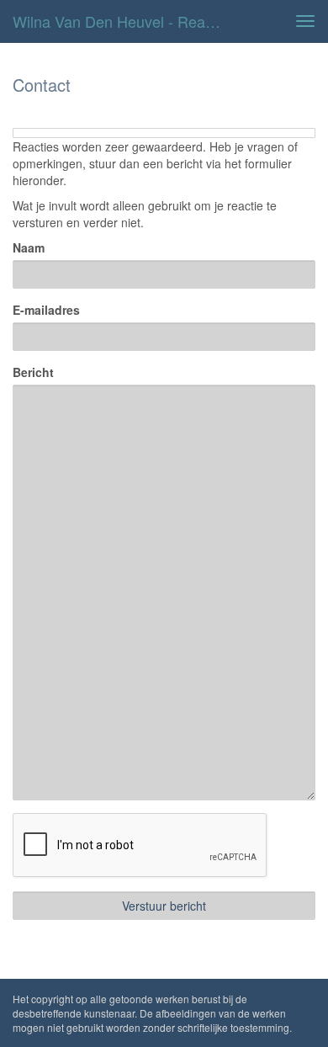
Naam (29, 247)
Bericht (33, 372)
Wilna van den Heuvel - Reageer (124, 21)
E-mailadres (46, 309)
